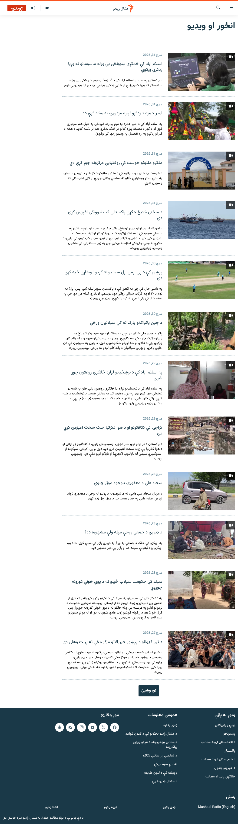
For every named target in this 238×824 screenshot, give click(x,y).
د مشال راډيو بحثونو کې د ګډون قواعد (151, 733)
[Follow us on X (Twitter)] (103, 727)
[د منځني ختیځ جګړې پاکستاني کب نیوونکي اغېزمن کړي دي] (201, 220)
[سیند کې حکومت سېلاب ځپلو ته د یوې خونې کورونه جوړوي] (201, 590)
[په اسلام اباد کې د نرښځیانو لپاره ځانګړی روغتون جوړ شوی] (201, 380)
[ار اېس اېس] (70, 727)
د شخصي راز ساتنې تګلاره (159, 755)
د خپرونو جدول (224, 768)
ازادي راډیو (169, 807)
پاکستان (229, 751)
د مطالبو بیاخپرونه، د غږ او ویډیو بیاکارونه (155, 745)
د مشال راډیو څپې (164, 781)
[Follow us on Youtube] (92, 727)
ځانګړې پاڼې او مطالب (220, 776)
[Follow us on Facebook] (114, 727)
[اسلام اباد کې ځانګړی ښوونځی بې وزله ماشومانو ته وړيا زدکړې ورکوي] (201, 72)
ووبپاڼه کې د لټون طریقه (160, 772)
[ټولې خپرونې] (33, 8)
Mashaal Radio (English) (216, 807)
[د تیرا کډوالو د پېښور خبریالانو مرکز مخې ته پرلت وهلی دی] (201, 650)
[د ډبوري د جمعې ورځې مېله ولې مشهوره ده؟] (201, 540)
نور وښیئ (148, 691)
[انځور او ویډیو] (47, 8)
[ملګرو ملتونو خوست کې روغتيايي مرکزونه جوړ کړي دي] (201, 171)
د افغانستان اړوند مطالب (218, 742)
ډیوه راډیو (110, 807)
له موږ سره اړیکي (165, 764)
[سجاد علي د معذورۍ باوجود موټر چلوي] (201, 491)
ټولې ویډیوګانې (225, 725)
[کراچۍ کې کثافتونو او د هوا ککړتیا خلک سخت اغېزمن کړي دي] (201, 435)
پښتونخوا (229, 733)
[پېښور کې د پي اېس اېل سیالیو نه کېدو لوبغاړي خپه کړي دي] (201, 280)
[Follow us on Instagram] (81, 727)
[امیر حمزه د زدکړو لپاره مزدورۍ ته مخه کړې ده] (201, 121)
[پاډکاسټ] (59, 727)
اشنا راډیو (51, 807)
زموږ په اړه (170, 725)
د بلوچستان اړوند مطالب (218, 759)
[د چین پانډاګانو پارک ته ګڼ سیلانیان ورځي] (201, 331)
